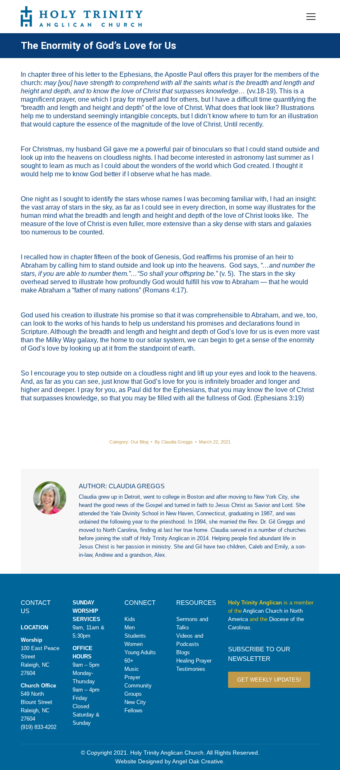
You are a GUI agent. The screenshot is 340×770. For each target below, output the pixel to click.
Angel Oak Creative (197, 761)
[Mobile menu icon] (311, 16)
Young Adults (140, 652)
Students (135, 636)
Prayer (132, 677)
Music (131, 669)
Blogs (183, 652)
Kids (129, 619)
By (174, 441)
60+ (129, 661)
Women (133, 644)
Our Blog (139, 441)
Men (129, 627)
